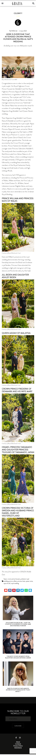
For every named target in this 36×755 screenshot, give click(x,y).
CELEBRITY (18, 13)
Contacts (18, 744)
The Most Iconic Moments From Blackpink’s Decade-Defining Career (18, 657)
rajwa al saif (7, 583)
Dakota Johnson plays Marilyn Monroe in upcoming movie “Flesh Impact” (18, 689)
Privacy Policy (18, 746)
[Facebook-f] (16, 737)
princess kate (21, 581)
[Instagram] (20, 737)
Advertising (18, 747)
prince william (13, 581)
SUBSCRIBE (18, 726)
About (18, 742)
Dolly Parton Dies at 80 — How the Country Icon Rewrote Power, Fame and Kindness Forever (18, 624)
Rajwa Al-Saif (19, 91)
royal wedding (15, 583)
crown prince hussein (14, 579)
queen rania (29, 581)
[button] (2, 3)
